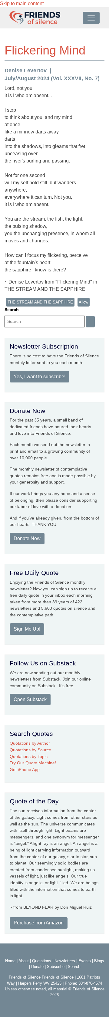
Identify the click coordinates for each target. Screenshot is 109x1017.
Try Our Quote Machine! (33, 762)
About (23, 961)
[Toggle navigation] (91, 18)
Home (10, 961)
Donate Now (27, 538)
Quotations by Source (30, 749)
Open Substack (30, 699)
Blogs (99, 961)
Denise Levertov (26, 70)
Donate (37, 966)
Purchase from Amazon (39, 922)
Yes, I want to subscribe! (39, 376)
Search (12, 309)
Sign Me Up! (27, 629)
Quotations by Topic (29, 756)
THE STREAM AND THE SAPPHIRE (40, 302)
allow (83, 302)
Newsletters (64, 961)
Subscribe (55, 966)
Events (84, 961)
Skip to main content (22, 3)
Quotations (41, 961)
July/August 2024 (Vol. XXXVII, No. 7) (52, 78)
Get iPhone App (25, 769)
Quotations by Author (30, 743)
